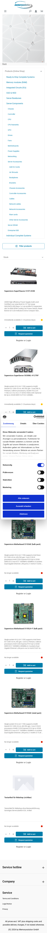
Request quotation (25, 334)
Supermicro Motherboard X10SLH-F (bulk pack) (23, 629)
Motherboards (13, 146)
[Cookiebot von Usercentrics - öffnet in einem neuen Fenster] (33, 417)
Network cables (15, 204)
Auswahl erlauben (23, 506)
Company (8, 881)
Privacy (5, 909)
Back (4, 64)
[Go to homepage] (23, 5)
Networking (12, 156)
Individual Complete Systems (18, 235)
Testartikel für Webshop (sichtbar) (18, 797)
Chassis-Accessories (17, 188)
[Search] (30, 11)
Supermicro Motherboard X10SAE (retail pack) (22, 713)
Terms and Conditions (10, 898)
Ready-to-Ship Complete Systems (20, 77)
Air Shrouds (13, 172)
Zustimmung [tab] (8, 423)
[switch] (40, 472)
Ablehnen (24, 514)
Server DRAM (13, 225)
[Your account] (36, 11)
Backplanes (13, 178)
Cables (11, 199)
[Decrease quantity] (6, 327)
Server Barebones (13, 98)
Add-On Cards (14, 167)
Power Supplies (13, 151)
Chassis (11, 109)
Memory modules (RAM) (16, 82)
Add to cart (31, 328)
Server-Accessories (15, 162)
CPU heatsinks (13, 125)
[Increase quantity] (13, 327)
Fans (10, 141)
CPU (9, 119)
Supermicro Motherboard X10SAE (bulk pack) (22, 544)
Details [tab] (23, 423)
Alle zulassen (23, 498)
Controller (11, 114)
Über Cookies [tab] (38, 423)
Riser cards (13, 215)
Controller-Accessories (17, 193)
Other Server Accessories (18, 220)
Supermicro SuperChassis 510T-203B (19, 291)
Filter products (25, 246)
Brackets (12, 183)
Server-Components (14, 103)
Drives (10, 135)
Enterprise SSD (13, 230)
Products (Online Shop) (15, 71)
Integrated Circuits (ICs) (16, 87)
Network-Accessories (17, 209)
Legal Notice (7, 904)
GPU (9, 130)
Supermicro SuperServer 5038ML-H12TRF (21, 375)
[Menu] (5, 11)
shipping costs (32, 921)
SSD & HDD (11, 93)
